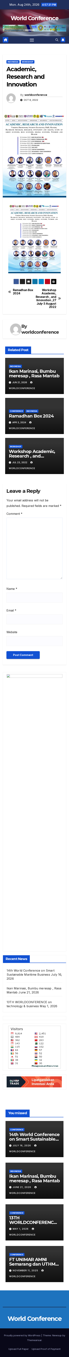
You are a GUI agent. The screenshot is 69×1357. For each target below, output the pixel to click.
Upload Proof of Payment (46, 1348)
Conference (16, 411)
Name (11, 589)
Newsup (57, 1335)
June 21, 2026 (22, 1187)
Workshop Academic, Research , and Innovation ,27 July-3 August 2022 (46, 299)
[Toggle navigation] (32, 40)
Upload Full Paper (18, 1348)
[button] (56, 40)
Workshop (27, 62)
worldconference (35, 95)
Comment (14, 514)
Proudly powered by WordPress (22, 1335)
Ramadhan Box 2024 (23, 292)
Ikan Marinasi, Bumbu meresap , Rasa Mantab (34, 373)
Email (11, 610)
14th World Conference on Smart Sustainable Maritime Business (34, 1139)
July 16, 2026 (22, 1145)
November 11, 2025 (26, 1270)
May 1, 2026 (21, 1228)
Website (11, 632)
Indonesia (13, 62)
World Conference (34, 18)
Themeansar (34, 1340)
